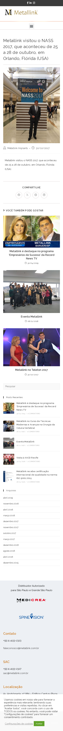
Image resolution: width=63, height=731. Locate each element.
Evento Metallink (31, 316)
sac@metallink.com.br (15, 673)
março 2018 (9, 515)
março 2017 (9, 539)
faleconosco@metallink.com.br (21, 648)
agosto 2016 (9, 551)
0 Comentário (34, 413)
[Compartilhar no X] (27, 195)
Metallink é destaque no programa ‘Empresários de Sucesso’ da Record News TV (31, 255)
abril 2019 (8, 498)
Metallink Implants (17, 148)
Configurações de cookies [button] (19, 723)
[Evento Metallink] (8, 443)
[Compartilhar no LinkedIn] (44, 195)
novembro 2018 (11, 503)
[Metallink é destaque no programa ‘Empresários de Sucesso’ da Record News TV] (8, 408)
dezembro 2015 (10, 563)
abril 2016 (8, 557)
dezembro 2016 (11, 545)
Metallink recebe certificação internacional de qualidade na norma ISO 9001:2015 (36, 474)
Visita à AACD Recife (27, 457)
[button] (31, 26)
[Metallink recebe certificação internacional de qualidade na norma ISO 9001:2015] (8, 476)
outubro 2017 (9, 533)
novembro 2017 (10, 527)
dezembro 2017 (10, 521)
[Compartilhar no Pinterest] (35, 195)
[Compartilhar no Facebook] (19, 195)
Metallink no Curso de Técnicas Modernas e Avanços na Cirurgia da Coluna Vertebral (35, 424)
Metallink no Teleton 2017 (31, 369)
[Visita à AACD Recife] (8, 459)
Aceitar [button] (39, 723)
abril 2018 (8, 509)
